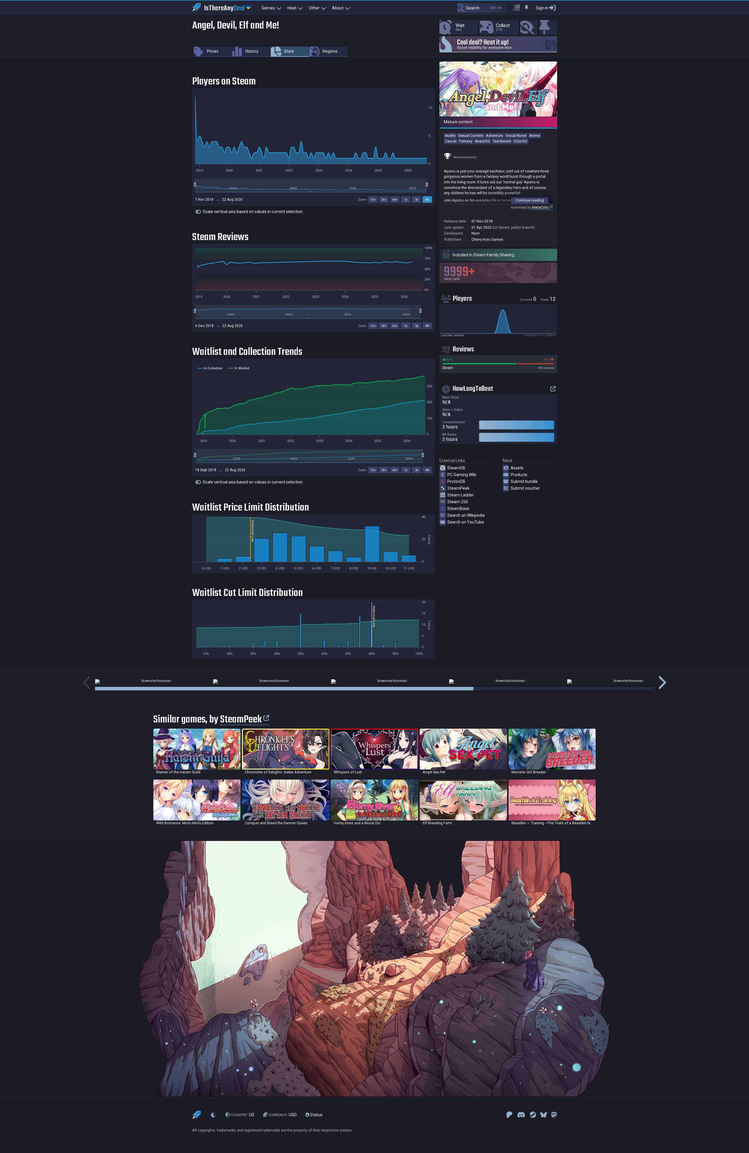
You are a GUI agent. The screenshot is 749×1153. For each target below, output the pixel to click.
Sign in (542, 8)
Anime (534, 135)
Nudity (450, 135)
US (242, 1114)
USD (282, 1114)
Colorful (520, 141)
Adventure (494, 135)
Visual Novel (516, 135)
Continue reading (530, 200)
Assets (517, 468)
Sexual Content (470, 135)
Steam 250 (457, 501)
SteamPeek (458, 488)
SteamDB (456, 468)
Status (316, 1114)
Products (519, 474)
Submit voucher (525, 488)
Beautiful (482, 141)
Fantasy (465, 141)
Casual (450, 141)
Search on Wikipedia (466, 515)
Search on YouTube (465, 522)
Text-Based (502, 141)
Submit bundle (524, 481)
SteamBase (458, 508)
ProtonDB (456, 481)
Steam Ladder (460, 495)
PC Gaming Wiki (461, 474)
